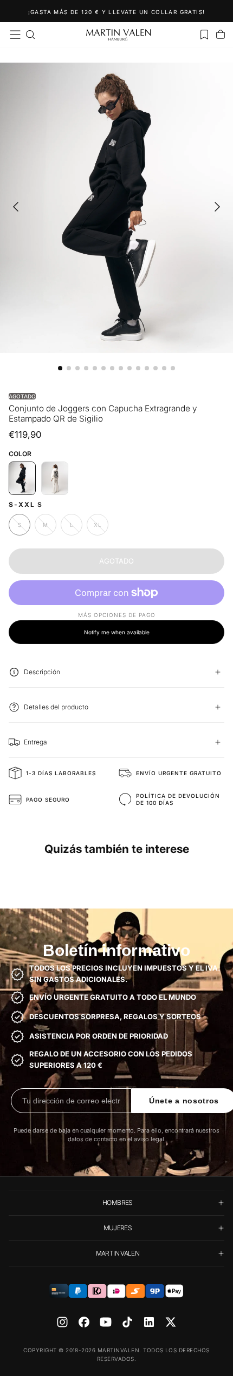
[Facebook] (83, 1322)
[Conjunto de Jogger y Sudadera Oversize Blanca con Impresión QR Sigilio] (54, 478)
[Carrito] (220, 34)
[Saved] (204, 34)
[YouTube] (105, 1322)
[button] (15, 34)
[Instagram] (62, 1322)
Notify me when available (117, 632)
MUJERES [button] (117, 1228)
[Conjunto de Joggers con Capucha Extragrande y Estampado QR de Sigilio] (22, 478)
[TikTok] (127, 1322)
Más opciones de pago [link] (117, 615)
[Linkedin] (149, 1322)
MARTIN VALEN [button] (117, 1253)
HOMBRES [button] (117, 1202)
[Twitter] (170, 1322)
